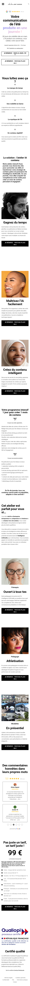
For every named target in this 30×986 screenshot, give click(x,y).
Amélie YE (15, 810)
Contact (15, 982)
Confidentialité (5, 980)
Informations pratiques (22, 980)
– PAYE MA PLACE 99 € (15, 62)
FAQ (13, 980)
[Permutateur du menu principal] (3, 4)
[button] (28, 4)
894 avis (22, 779)
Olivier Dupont (15, 787)
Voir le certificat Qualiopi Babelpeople (15, 970)
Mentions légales (9, 977)
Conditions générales (20, 977)
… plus (18, 799)
